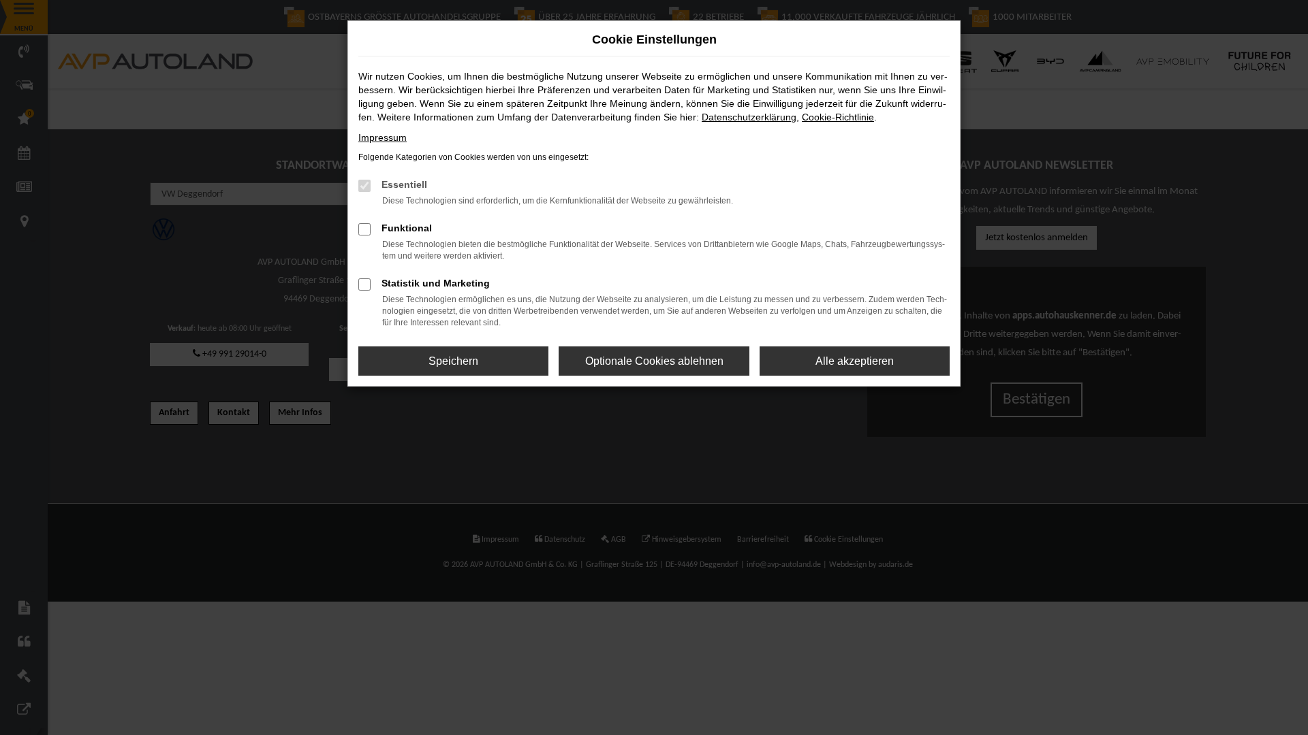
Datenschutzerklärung (749, 117)
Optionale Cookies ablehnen (654, 361)
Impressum (382, 137)
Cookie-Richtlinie (838, 117)
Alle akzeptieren (854, 361)
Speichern (453, 361)
